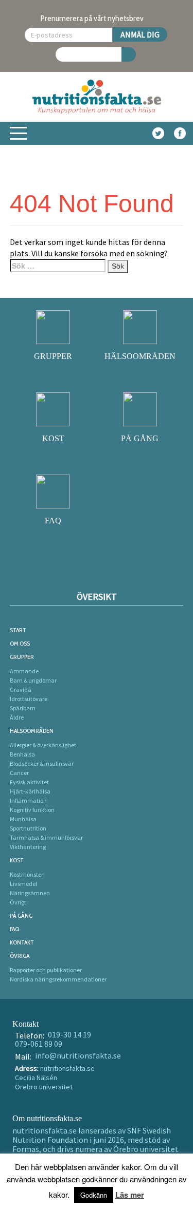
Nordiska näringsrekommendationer (58, 979)
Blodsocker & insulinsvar (42, 763)
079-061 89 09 (38, 1043)
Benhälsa (22, 754)
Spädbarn (23, 708)
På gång (21, 915)
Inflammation (28, 800)
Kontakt (22, 942)
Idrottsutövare (28, 699)
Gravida (20, 689)
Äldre (17, 717)
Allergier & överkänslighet (43, 745)
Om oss (20, 643)
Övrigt (18, 902)
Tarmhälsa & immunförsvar (46, 837)
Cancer (19, 773)
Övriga (19, 955)
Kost (17, 860)
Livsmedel (23, 883)
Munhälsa (23, 819)
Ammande (24, 671)
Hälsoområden (32, 730)
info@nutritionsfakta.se (78, 1055)
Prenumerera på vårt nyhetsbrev (92, 18)
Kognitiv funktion (32, 810)
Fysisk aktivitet (29, 782)
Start (18, 630)
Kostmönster (26, 874)
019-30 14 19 (69, 1034)
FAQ (14, 929)
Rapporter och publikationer (46, 970)
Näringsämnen (30, 893)
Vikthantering (28, 847)
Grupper (22, 656)
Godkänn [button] (93, 1195)
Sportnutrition (28, 828)
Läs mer (129, 1194)
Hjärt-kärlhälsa (30, 791)
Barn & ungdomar (33, 680)
